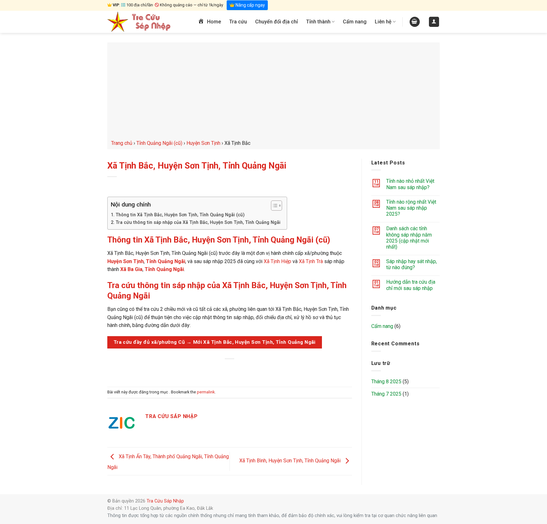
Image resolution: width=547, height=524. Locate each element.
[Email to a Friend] (230, 369)
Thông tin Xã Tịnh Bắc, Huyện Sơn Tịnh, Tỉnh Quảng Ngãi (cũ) (180, 215)
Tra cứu (238, 22)
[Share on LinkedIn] (253, 369)
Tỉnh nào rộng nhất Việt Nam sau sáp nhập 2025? (411, 208)
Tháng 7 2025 (386, 394)
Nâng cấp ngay (250, 5)
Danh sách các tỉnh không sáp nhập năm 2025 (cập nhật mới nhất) (409, 237)
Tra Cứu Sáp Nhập (165, 501)
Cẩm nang (355, 22)
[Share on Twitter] (218, 369)
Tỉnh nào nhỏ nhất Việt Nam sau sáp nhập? (410, 184)
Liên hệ (383, 22)
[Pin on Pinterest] (241, 369)
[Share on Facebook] (207, 369)
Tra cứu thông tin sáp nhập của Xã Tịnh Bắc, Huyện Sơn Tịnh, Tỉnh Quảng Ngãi (198, 222)
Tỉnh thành (318, 22)
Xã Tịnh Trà (311, 261)
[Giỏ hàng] (415, 22)
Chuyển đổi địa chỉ (276, 22)
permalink (206, 392)
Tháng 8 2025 (386, 382)
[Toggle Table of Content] (273, 205)
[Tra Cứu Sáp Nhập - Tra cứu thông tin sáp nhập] (139, 22)
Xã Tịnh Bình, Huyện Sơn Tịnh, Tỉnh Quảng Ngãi (290, 461)
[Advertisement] (273, 91)
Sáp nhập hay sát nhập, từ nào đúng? (411, 264)
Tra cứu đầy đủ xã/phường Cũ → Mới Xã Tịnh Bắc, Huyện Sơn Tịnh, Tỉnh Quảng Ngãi (215, 342)
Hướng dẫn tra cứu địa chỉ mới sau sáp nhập (410, 285)
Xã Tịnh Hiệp (277, 261)
